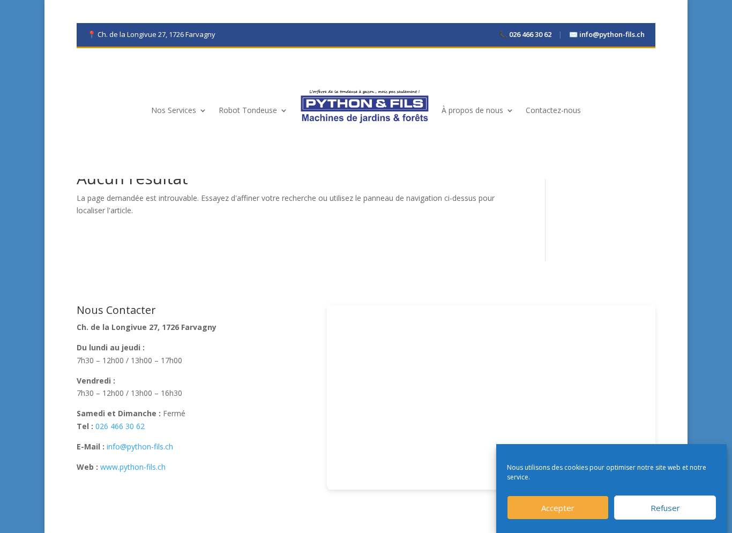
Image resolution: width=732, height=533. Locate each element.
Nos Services (173, 110)
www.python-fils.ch (133, 467)
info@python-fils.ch (607, 34)
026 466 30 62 (526, 34)
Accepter (557, 507)
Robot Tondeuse (248, 110)
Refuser (665, 507)
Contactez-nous (553, 110)
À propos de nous (472, 110)
